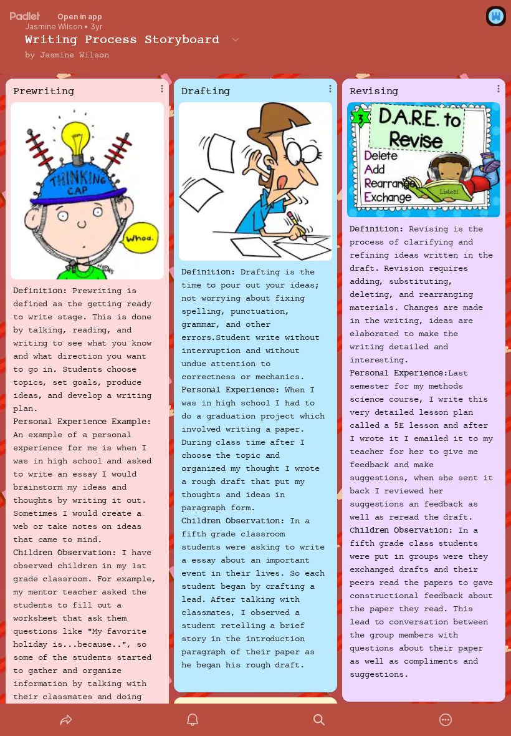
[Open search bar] (319, 720)
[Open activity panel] (192, 719)
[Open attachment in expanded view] (87, 190)
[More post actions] (154, 93)
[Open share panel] (66, 719)
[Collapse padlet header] (235, 39)
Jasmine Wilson (53, 26)
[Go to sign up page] (496, 16)
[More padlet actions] (445, 719)
